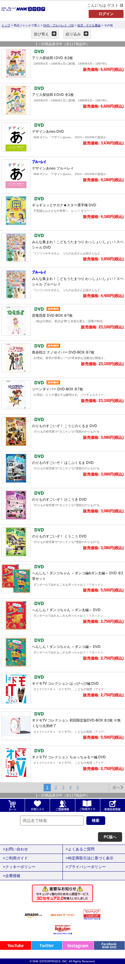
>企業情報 (11, 876)
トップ (5, 25)
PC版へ (110, 837)
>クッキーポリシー (19, 867)
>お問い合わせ (15, 849)
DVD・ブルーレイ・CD (58, 25)
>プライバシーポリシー (86, 867)
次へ (116, 787)
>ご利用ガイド (15, 858)
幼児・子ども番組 (89, 25)
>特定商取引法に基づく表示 (89, 858)
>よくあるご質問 (80, 849)
